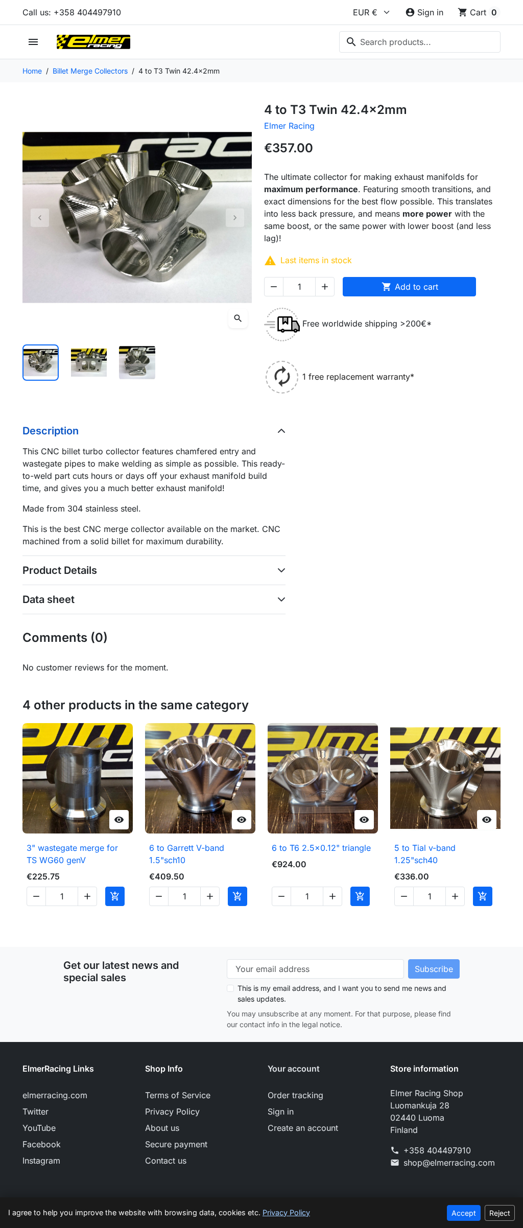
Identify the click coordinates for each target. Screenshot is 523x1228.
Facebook (41, 1144)
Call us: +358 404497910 (71, 12)
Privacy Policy (172, 1111)
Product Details (59, 570)
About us (162, 1128)
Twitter (35, 1111)
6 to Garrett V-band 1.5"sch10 (186, 854)
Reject (499, 1213)
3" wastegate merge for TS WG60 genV (72, 854)
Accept (463, 1213)
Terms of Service (177, 1095)
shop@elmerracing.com (449, 1162)
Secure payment (176, 1144)
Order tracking (295, 1095)
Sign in (281, 1111)
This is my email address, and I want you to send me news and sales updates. (341, 993)
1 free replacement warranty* (358, 377)
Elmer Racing (289, 126)
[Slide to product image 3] (137, 362)
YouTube (39, 1128)
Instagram (41, 1160)
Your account (294, 1068)
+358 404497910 (437, 1150)
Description (50, 431)
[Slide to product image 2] (89, 362)
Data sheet (48, 599)
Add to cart (410, 287)
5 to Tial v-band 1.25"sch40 (425, 854)
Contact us (165, 1160)
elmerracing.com (54, 1095)
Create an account (303, 1128)
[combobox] (420, 42)
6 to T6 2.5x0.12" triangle (321, 848)
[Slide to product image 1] (40, 362)
